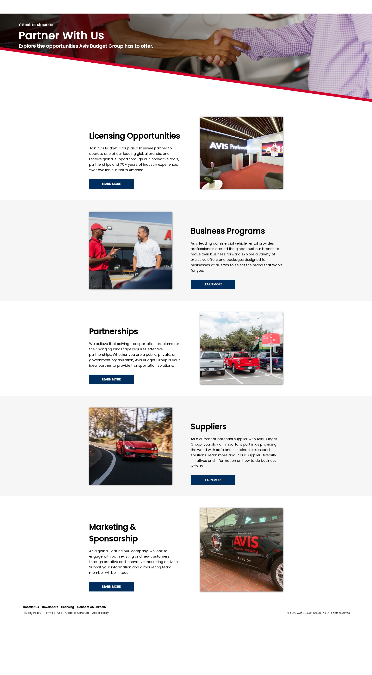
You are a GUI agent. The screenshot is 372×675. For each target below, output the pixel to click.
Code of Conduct (77, 613)
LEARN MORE (111, 184)
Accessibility (100, 613)
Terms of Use (53, 613)
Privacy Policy (32, 613)
